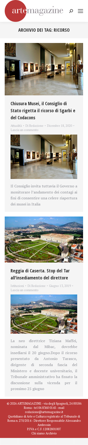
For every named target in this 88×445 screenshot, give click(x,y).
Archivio (51, 433)
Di (34, 126)
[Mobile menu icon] (80, 11)
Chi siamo (38, 433)
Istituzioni (17, 286)
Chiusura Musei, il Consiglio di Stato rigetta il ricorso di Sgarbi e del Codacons (43, 110)
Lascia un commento (24, 130)
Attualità (16, 126)
